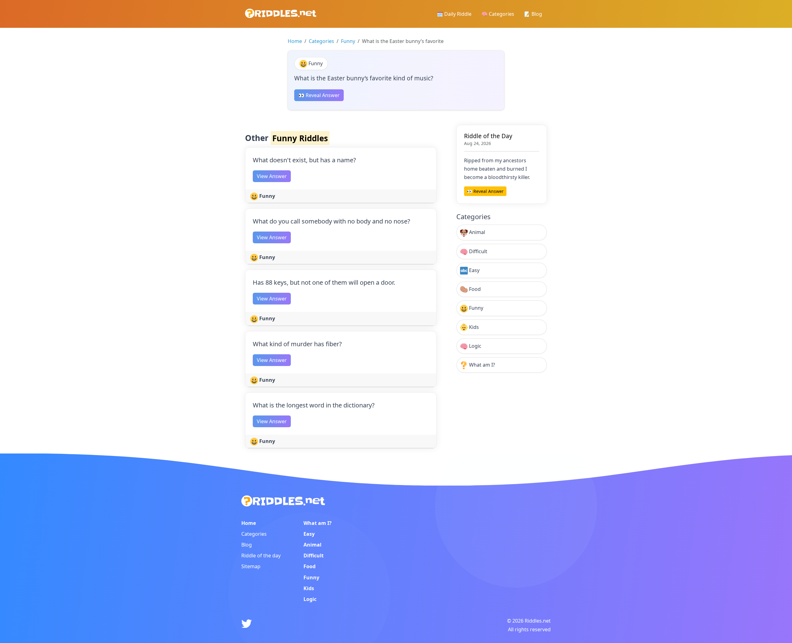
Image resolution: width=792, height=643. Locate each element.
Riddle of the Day (488, 136)
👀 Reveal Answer (319, 95)
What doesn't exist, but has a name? (304, 160)
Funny (348, 41)
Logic (474, 346)
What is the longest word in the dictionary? (314, 405)
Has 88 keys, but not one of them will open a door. (324, 282)
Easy (474, 270)
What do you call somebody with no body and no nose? (331, 221)
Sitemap (250, 566)
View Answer (272, 176)
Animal (476, 232)
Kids (473, 327)
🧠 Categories (497, 14)
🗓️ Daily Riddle (454, 14)
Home (295, 41)
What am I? (481, 364)
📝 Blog (533, 14)
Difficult (477, 251)
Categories (321, 41)
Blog (246, 544)
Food (474, 289)
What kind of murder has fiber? (297, 344)
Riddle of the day (261, 555)
